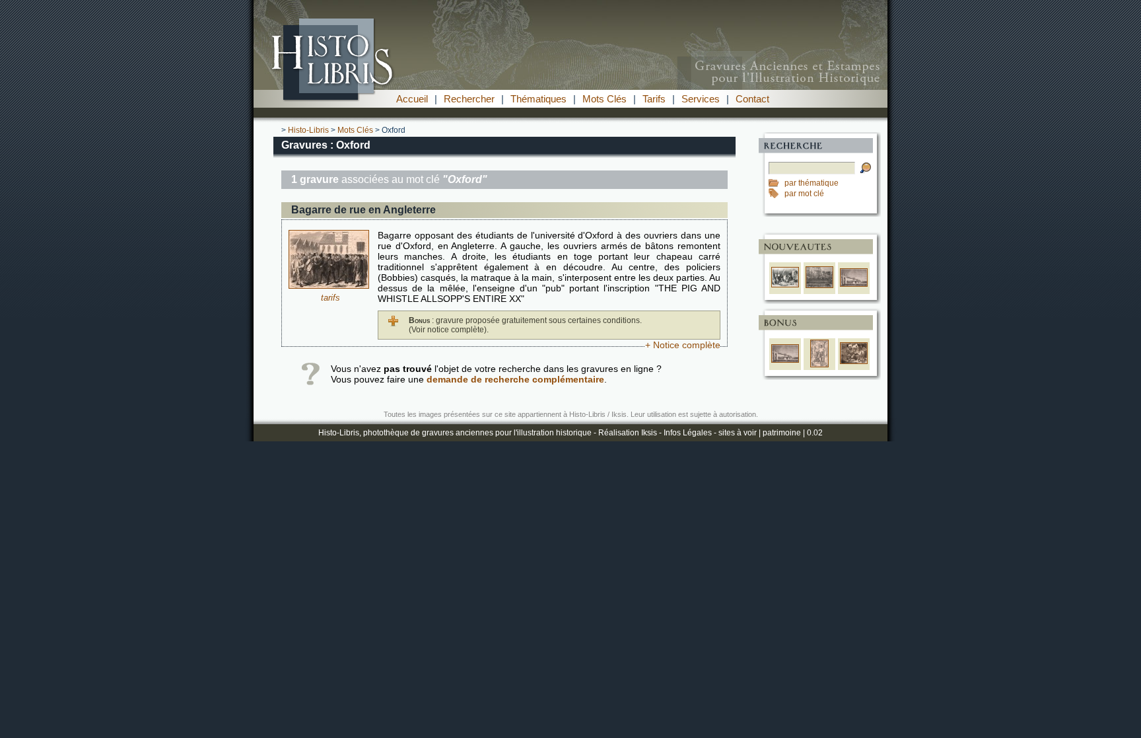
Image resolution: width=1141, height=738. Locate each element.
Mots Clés (604, 98)
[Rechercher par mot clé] (776, 193)
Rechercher (469, 98)
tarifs (330, 298)
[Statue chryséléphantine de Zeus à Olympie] (819, 364)
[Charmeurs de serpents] (854, 361)
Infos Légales (688, 432)
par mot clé (804, 193)
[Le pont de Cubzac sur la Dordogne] (854, 284)
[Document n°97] (329, 285)
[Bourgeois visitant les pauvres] (785, 284)
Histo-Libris (308, 130)
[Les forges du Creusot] (819, 285)
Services (700, 98)
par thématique (811, 183)
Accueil (412, 98)
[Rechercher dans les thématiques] (776, 183)
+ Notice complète (682, 345)
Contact (752, 98)
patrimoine (782, 432)
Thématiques (538, 98)
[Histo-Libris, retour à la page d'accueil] (570, 86)
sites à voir (737, 432)
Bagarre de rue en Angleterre (363, 209)
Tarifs (654, 98)
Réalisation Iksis (627, 432)
